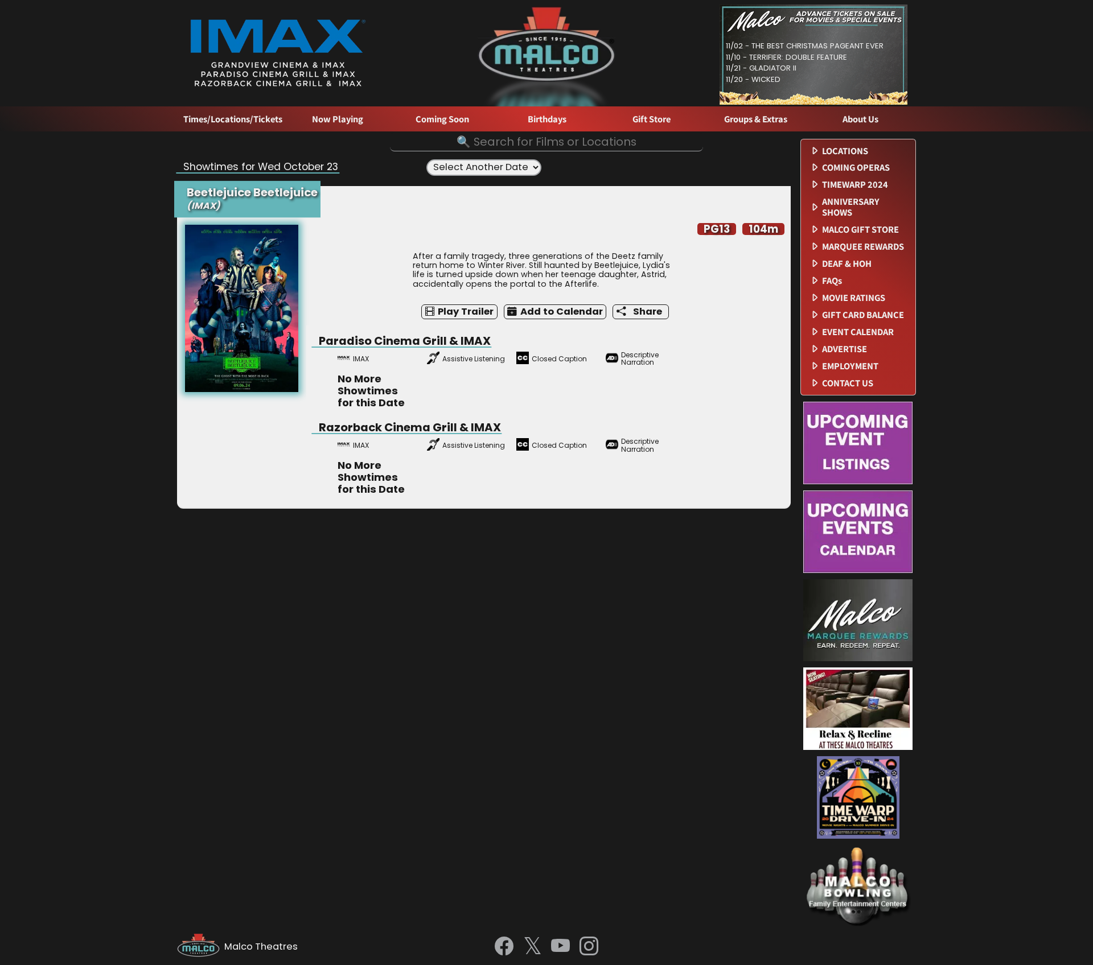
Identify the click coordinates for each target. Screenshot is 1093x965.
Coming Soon (442, 119)
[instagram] (589, 947)
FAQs (832, 280)
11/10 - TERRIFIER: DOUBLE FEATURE (786, 57)
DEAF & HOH (847, 263)
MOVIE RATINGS (853, 297)
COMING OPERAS (856, 167)
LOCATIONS (845, 151)
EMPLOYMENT (850, 366)
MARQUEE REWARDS (863, 246)
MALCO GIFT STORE (860, 229)
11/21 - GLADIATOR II (761, 68)
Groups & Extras (755, 119)
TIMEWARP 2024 (855, 184)
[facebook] (504, 947)
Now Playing (337, 119)
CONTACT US (847, 383)
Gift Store (651, 119)
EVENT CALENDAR (858, 332)
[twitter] (532, 947)
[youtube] (560, 947)
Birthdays (547, 119)
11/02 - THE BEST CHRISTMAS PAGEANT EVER (805, 46)
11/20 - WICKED (753, 79)
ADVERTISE (844, 349)
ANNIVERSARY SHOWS (851, 207)
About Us (860, 119)
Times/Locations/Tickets (232, 119)
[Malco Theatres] (200, 947)
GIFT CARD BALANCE (863, 315)
